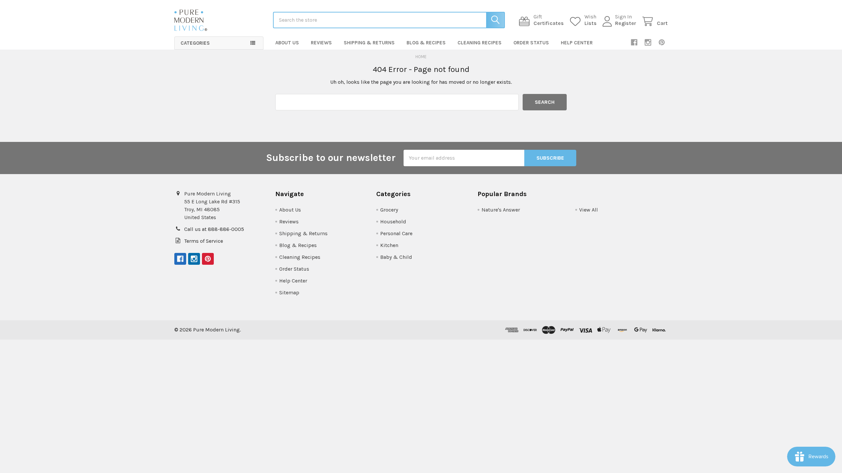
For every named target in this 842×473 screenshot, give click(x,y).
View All (588, 210)
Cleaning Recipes (480, 43)
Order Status (531, 43)
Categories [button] (195, 43)
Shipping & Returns (369, 43)
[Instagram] (648, 42)
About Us (287, 43)
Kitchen (389, 245)
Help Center (577, 43)
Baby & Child (396, 257)
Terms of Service (203, 241)
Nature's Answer (501, 210)
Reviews (321, 43)
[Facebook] (634, 42)
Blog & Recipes (426, 43)
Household (393, 221)
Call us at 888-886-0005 (214, 229)
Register (625, 23)
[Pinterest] (662, 42)
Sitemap (289, 292)
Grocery (389, 210)
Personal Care (396, 233)
